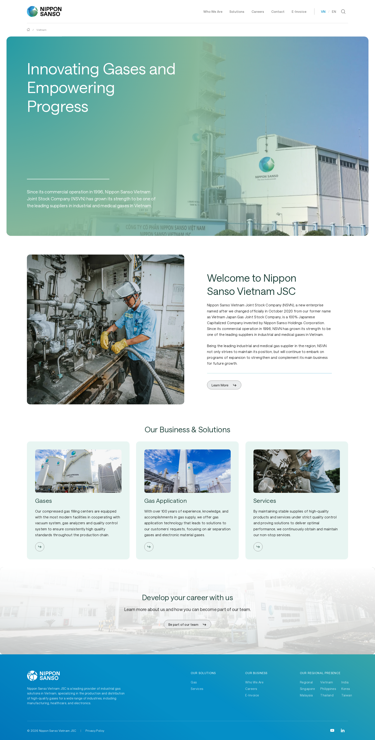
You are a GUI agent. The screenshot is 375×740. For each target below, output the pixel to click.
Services (197, 689)
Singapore (307, 689)
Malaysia (306, 695)
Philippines (328, 689)
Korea (345, 689)
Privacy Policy (95, 730)
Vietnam (326, 682)
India (345, 682)
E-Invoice (252, 695)
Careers (251, 689)
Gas (194, 682)
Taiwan (346, 695)
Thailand (327, 695)
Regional (306, 682)
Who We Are (254, 682)
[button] (224, 385)
